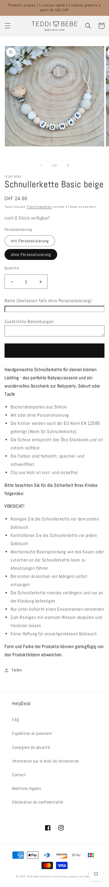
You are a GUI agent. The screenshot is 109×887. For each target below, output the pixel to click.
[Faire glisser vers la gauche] (41, 165)
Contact (19, 774)
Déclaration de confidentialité (37, 802)
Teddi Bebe (33, 876)
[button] (7, 25)
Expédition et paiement (32, 733)
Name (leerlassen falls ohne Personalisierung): (49, 300)
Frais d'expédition (39, 207)
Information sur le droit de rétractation (45, 761)
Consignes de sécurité (31, 747)
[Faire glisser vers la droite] (67, 165)
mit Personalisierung (30, 241)
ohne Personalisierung (31, 254)
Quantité (12, 268)
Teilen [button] (17, 670)
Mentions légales (26, 788)
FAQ (15, 719)
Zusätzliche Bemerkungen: (29, 321)
